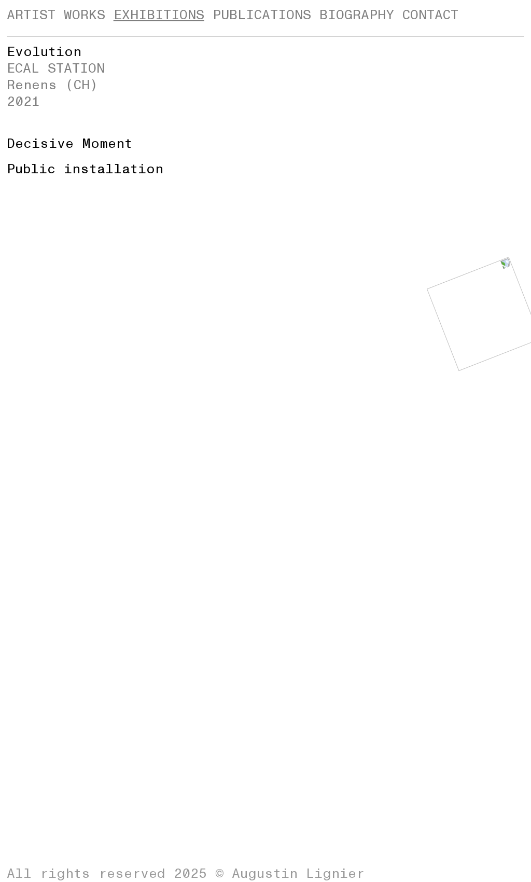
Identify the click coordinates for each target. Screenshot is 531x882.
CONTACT (430, 15)
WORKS (84, 15)
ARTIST (31, 15)
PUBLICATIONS (262, 15)
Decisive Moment (69, 143)
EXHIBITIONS (159, 15)
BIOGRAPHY (356, 15)
